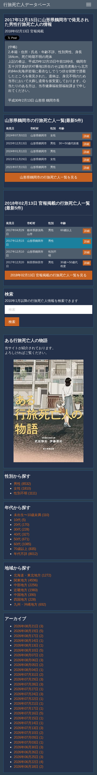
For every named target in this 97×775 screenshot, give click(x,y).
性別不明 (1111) (25, 493)
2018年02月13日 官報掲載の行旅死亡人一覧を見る (48, 275)
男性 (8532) (22, 484)
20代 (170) (21, 524)
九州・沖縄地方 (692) (30, 604)
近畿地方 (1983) (26, 590)
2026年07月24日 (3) (28, 694)
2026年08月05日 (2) (28, 665)
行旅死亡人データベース (27, 4)
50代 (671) (21, 539)
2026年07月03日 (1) (28, 742)
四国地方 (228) (25, 599)
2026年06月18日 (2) (28, 766)
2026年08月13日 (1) (28, 645)
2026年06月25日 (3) (28, 757)
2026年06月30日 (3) (28, 747)
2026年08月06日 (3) (28, 660)
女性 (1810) (22, 488)
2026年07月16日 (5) (28, 713)
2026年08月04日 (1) (28, 670)
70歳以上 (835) (25, 549)
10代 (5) (20, 520)
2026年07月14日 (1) (28, 723)
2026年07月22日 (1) (28, 699)
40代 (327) (21, 534)
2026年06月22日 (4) (28, 762)
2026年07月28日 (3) (28, 684)
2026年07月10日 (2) (28, 733)
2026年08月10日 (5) (28, 650)
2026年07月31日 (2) (28, 674)
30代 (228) (21, 529)
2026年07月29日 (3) (28, 679)
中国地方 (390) (25, 595)
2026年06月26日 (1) (28, 752)
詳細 (86, 136)
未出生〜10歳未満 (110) (31, 515)
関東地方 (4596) (26, 580)
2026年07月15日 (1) (28, 718)
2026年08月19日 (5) (28, 631)
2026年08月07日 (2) (28, 655)
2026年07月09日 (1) (28, 737)
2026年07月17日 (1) (28, 708)
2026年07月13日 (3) (28, 728)
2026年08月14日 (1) (28, 640)
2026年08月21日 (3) (28, 626)
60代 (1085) (22, 544)
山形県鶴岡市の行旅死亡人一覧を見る (48, 177)
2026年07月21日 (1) (28, 703)
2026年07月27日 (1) (28, 689)
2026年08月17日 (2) (28, 636)
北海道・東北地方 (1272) (32, 575)
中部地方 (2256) (26, 585)
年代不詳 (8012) (26, 554)
